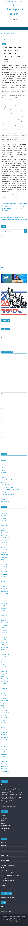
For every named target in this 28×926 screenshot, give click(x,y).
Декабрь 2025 (4, 530)
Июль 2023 (4, 601)
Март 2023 (4, 610)
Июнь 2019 (4, 720)
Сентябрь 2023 (5, 596)
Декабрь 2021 (4, 647)
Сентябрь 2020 (5, 683)
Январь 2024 (4, 586)
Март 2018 (4, 756)
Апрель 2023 (4, 608)
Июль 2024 (4, 571)
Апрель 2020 (4, 695)
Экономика (4, 463)
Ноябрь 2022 (4, 620)
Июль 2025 (4, 542)
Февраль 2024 (4, 584)
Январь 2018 (4, 761)
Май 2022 (3, 635)
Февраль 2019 (4, 730)
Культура (3, 465)
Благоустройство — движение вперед (11, 489)
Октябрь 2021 (4, 652)
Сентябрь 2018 (5, 742)
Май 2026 (3, 518)
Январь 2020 (4, 703)
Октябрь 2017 (4, 768)
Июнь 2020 (4, 691)
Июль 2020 (4, 688)
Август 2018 (4, 744)
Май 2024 (3, 576)
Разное (3, 477)
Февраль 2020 (4, 700)
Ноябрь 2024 (4, 562)
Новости (3, 823)
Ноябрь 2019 (4, 708)
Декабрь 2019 (4, 705)
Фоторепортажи (5, 825)
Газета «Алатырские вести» (14, 9)
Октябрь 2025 (4, 535)
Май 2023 (3, 605)
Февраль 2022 (4, 642)
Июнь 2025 (4, 545)
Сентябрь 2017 (5, 771)
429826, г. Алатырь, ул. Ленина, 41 (13, 797)
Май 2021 (3, 664)
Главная (3, 815)
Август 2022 (4, 627)
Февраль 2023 (4, 613)
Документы (4, 820)
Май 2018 (3, 751)
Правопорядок (5, 501)
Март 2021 (4, 669)
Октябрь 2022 (4, 623)
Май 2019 (3, 722)
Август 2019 (4, 715)
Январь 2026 (4, 528)
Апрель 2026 (4, 520)
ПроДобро (3, 482)
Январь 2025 (4, 557)
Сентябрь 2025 (5, 537)
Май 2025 (3, 547)
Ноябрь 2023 (4, 591)
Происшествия (5, 475)
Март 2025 (4, 552)
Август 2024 (4, 569)
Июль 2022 (4, 630)
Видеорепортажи (5, 828)
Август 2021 (4, 657)
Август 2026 (4, 511)
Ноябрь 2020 (4, 678)
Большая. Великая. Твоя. (7, 480)
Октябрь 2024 (4, 564)
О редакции (4, 818)
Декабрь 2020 (4, 676)
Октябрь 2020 (4, 681)
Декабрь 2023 (4, 588)
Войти (2, 906)
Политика (3, 460)
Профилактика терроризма (8, 897)
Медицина (3, 472)
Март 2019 (4, 727)
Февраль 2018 (4, 759)
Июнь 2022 (4, 632)
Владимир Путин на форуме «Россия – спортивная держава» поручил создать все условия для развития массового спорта (14, 219)
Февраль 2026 (4, 525)
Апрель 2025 (4, 550)
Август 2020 (4, 686)
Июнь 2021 (4, 661)
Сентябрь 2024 (5, 567)
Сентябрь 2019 (5, 713)
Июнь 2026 (4, 515)
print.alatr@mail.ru (9, 802)
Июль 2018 (4, 747)
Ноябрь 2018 (4, 737)
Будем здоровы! (5, 497)
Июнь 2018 (4, 749)
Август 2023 (4, 598)
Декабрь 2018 (4, 734)
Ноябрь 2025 (4, 533)
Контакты (3, 830)
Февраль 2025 (4, 554)
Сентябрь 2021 (5, 654)
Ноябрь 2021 (4, 649)
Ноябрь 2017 (4, 766)
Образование (4, 470)
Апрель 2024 (4, 579)
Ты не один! (4, 492)
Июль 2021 (4, 659)
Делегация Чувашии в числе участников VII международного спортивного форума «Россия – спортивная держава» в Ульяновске (14, 207)
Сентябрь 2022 (5, 625)
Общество (3, 458)
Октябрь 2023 (4, 593)
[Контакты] (4, 785)
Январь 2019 (4, 732)
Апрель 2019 (4, 725)
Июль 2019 (4, 717)
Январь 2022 (4, 644)
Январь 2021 (4, 674)
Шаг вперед (4, 499)
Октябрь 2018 (4, 739)
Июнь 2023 (4, 603)
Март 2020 (4, 698)
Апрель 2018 (4, 754)
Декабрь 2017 (4, 764)
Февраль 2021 (4, 671)
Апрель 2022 (4, 637)
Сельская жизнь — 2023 (7, 487)
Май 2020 (3, 693)
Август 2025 (4, 540)
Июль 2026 (4, 513)
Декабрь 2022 (4, 618)
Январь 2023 (4, 615)
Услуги (2, 833)
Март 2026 (4, 523)
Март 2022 (4, 640)
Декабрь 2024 (4, 559)
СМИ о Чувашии (5, 484)
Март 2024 (4, 581)
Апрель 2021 (4, 666)
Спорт (4, 44)
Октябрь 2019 (4, 710)
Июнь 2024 (4, 574)
